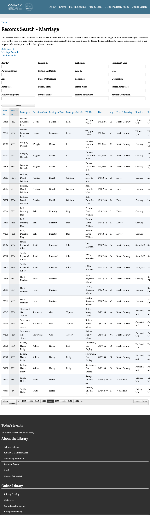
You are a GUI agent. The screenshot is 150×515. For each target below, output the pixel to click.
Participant (80, 63)
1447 (37, 401)
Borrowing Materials (14, 458)
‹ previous (12, 402)
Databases (9, 500)
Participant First (9, 71)
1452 (70, 401)
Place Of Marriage (47, 79)
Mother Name (45, 94)
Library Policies (11, 447)
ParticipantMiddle (74, 112)
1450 (57, 401)
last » (145, 401)
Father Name (81, 86)
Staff (6, 470)
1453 (77, 401)
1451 (64, 401)
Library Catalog (11, 494)
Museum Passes (11, 464)
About (53, 7)
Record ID (43, 63)
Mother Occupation (121, 94)
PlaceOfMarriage (124, 112)
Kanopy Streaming (13, 511)
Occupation (117, 79)
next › (137, 401)
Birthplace (6, 86)
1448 (44, 401)
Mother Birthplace (84, 94)
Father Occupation (10, 94)
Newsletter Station (13, 476)
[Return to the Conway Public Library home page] (19, 9)
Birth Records (8, 49)
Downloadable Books (14, 506)
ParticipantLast (40, 112)
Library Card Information (16, 452)
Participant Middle (47, 71)
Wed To (78, 71)
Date (114, 71)
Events (62, 7)
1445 (24, 401)
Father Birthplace (120, 86)
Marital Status (44, 86)
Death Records (8, 55)
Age (3, 79)
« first (5, 401)
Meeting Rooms (77, 7)
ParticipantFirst (56, 112)
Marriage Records (10, 52)
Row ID (5, 63)
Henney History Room (117, 7)
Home (4, 22)
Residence (80, 79)
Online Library (139, 7)
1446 (31, 401)
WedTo (89, 112)
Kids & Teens (96, 7)
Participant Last (119, 63)
